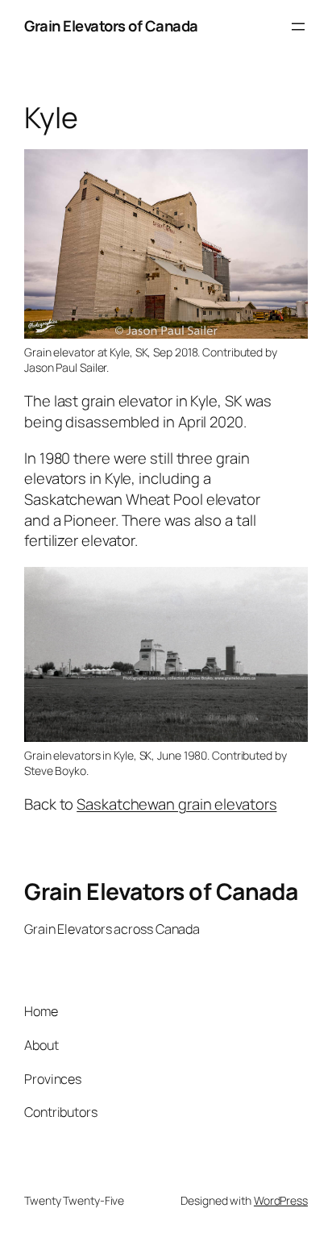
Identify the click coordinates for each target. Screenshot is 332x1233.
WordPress (281, 1200)
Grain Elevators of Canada (111, 25)
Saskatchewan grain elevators (176, 804)
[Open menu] (298, 26)
